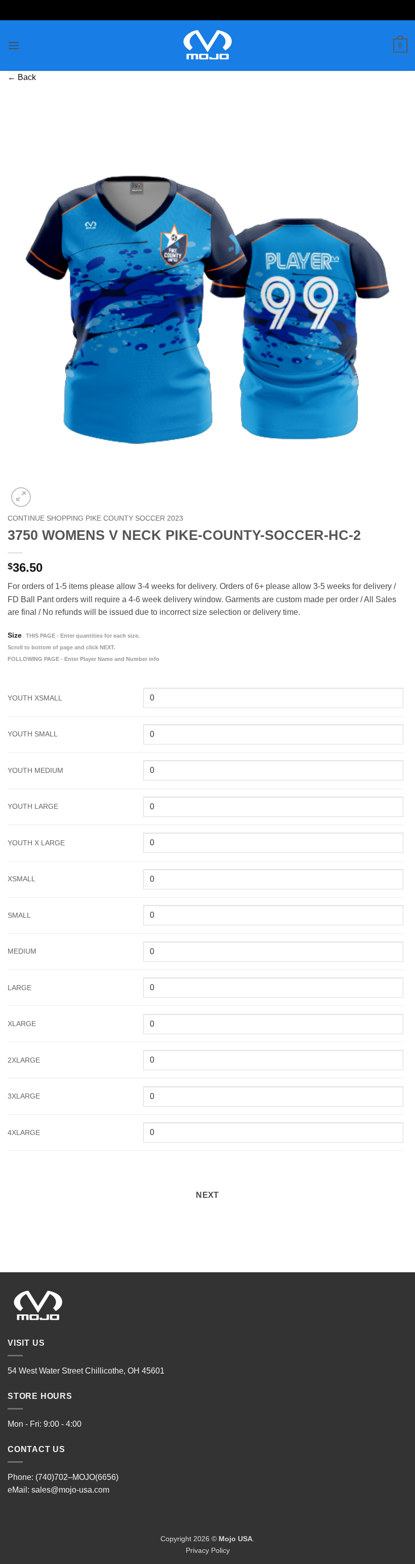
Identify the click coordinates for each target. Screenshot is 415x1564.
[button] (14, 45)
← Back (22, 77)
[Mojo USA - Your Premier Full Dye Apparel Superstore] (207, 45)
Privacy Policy (208, 1550)
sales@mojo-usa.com (70, 1489)
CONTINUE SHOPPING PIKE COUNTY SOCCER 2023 (95, 518)
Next (207, 1195)
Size (83, 646)
